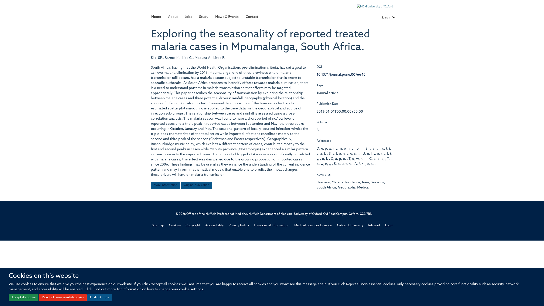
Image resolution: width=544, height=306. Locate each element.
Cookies (175, 225)
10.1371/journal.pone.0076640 (341, 74)
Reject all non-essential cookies (63, 297)
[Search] (393, 17)
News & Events (227, 17)
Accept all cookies (23, 297)
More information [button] (165, 185)
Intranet (374, 225)
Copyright (193, 225)
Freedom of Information (271, 225)
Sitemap (158, 225)
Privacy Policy (239, 225)
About (173, 17)
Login (389, 225)
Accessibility (214, 225)
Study (203, 17)
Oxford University (350, 225)
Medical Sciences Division (313, 225)
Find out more (99, 297)
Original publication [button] (196, 185)
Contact (252, 17)
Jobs (188, 17)
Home (156, 17)
